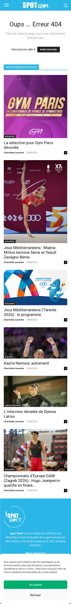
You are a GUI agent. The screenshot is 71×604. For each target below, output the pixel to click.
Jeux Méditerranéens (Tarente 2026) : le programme (30, 312)
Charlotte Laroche (14, 152)
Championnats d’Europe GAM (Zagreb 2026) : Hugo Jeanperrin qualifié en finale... (32, 481)
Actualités (10, 136)
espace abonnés (13, 405)
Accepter (35, 584)
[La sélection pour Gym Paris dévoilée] (35, 106)
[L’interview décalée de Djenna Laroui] (35, 391)
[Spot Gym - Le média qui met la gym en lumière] (35, 5)
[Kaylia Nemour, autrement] (35, 342)
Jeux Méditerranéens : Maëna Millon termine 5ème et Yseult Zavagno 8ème (30, 252)
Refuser (35, 595)
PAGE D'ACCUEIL (48, 49)
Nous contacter (35, 553)
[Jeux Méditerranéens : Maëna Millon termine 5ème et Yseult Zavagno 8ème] (35, 201)
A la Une (9, 357)
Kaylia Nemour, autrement (26, 363)
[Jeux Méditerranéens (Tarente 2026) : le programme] (35, 287)
